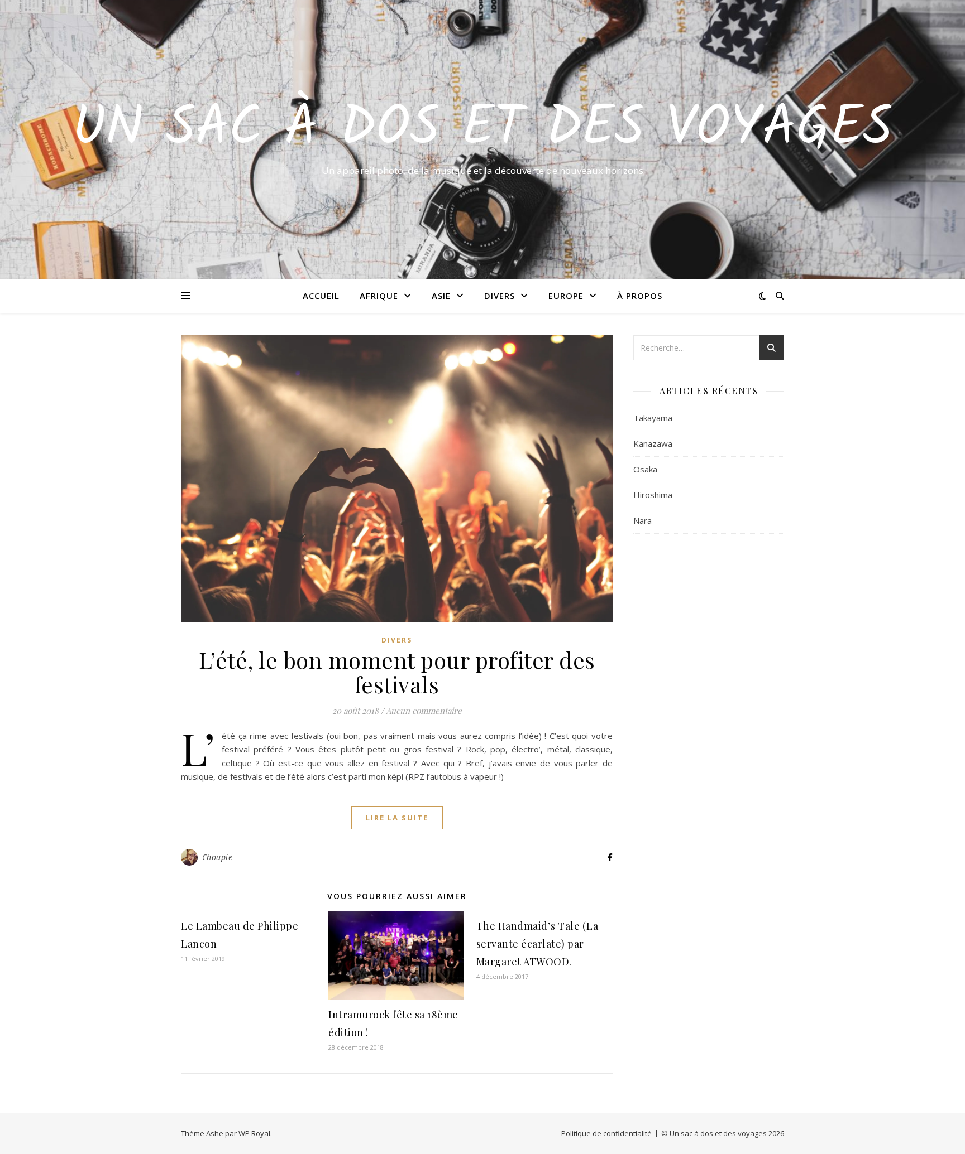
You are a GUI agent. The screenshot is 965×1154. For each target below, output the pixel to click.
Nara (642, 520)
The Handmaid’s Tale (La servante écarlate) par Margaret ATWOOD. (537, 943)
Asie (441, 295)
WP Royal (254, 1133)
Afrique (379, 295)
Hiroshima (652, 494)
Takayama (652, 417)
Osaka (645, 469)
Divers (499, 295)
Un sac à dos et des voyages (482, 129)
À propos (639, 295)
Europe (566, 295)
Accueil (321, 295)
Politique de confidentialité (606, 1133)
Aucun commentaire (424, 710)
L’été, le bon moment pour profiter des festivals (397, 672)
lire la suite (397, 818)
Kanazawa (652, 443)
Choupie (217, 857)
